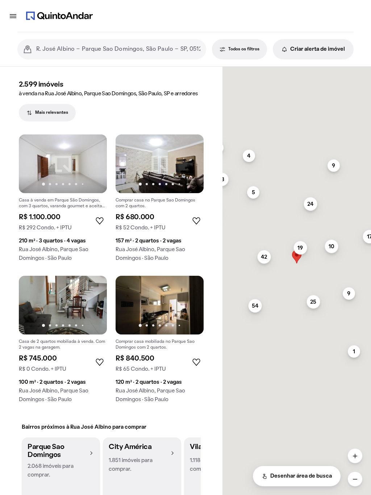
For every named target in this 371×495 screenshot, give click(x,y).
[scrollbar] (296, 70)
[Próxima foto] (94, 164)
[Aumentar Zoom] (355, 456)
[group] (63, 200)
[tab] (47, 112)
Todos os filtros (243, 49)
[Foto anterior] (32, 164)
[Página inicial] (59, 16)
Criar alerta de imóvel (317, 49)
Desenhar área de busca (301, 476)
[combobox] (118, 49)
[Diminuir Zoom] (355, 479)
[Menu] (13, 16)
